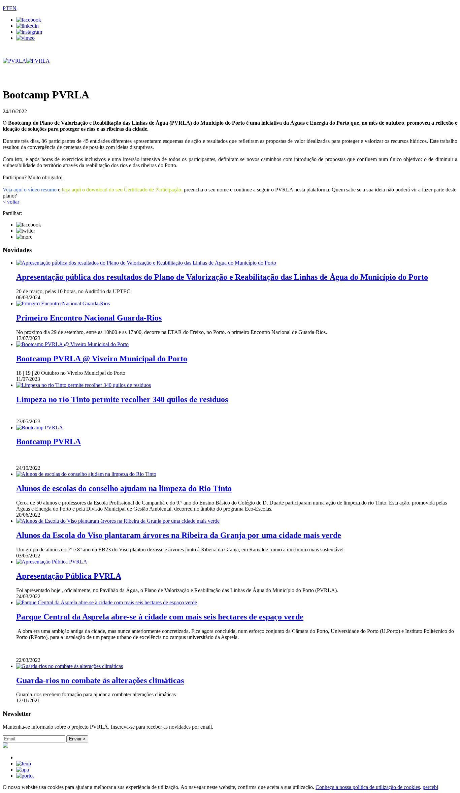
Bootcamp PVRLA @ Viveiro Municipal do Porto (101, 358)
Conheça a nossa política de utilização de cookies (368, 787)
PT (6, 8)
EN (13, 8)
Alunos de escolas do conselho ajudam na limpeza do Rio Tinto (124, 488)
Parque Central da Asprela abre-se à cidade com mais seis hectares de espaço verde (159, 616)
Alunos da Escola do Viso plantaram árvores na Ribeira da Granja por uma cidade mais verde (178, 535)
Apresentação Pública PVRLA (68, 576)
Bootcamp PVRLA (48, 441)
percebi (430, 787)
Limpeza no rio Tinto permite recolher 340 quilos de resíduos (122, 399)
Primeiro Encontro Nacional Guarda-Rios (89, 317)
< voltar (11, 202)
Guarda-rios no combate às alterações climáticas (100, 680)
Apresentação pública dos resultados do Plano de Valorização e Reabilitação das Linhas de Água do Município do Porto (222, 277)
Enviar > (77, 738)
